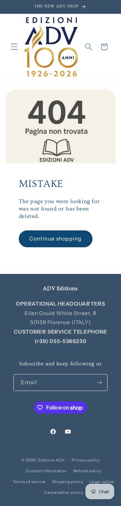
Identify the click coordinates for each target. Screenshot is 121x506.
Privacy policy (85, 460)
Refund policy (87, 471)
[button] (14, 47)
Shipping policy (67, 481)
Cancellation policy (63, 492)
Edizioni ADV (51, 460)
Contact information (46, 471)
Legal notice (101, 481)
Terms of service (29, 481)
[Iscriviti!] (99, 382)
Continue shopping (55, 238)
